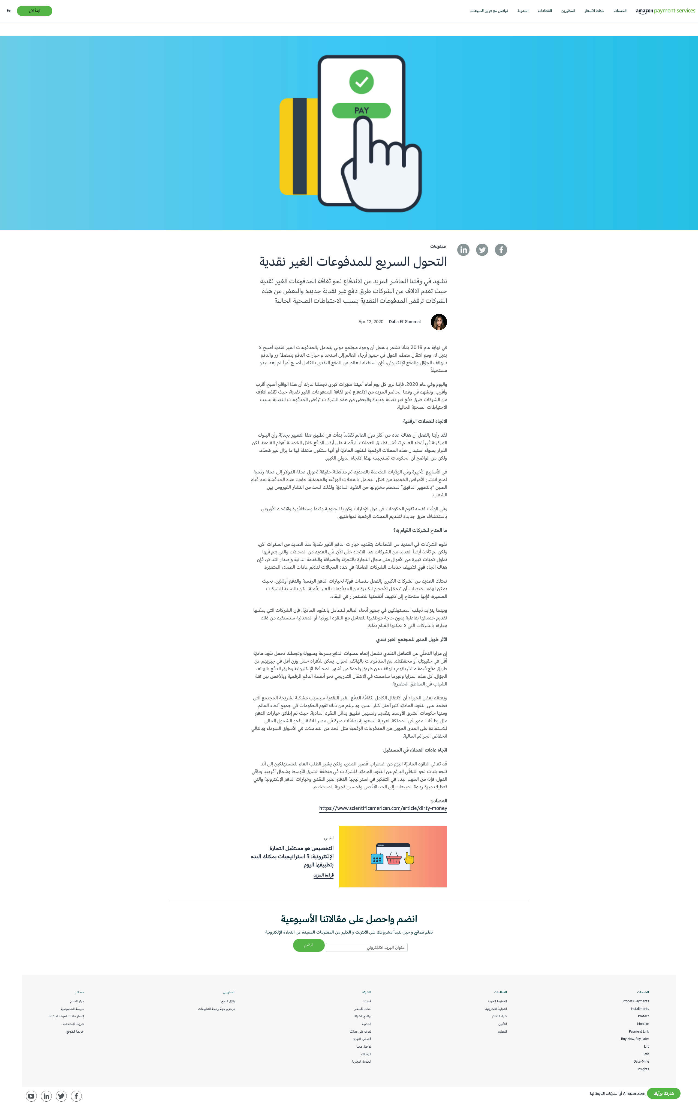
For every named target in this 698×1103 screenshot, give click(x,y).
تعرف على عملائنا (360, 1031)
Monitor (643, 1023)
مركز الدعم (77, 1001)
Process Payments (636, 1001)
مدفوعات (438, 246)
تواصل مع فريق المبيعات (489, 11)
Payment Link (639, 1031)
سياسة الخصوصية (72, 1008)
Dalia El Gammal (405, 321)
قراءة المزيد (324, 875)
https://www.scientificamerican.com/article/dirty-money (383, 808)
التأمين (502, 1023)
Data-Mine (641, 1061)
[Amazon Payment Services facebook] (76, 1096)
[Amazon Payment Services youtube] (31, 1096)
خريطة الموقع (75, 1031)
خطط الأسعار (594, 11)
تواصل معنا (364, 1046)
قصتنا (367, 1001)
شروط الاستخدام (73, 1023)
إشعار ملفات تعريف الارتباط (66, 1016)
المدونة (523, 11)
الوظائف (366, 1054)
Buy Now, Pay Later (635, 1038)
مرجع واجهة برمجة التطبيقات (216, 1008)
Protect (643, 1016)
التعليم (502, 1031)
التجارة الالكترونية (496, 1008)
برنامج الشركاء (362, 1016)
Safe (646, 1054)
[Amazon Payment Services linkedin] (46, 1096)
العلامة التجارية (361, 1061)
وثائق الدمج (228, 1001)
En (9, 11)
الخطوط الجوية (497, 1001)
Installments (640, 1008)
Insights (643, 1069)
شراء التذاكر (499, 1016)
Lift (646, 1046)
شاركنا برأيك (664, 1093)
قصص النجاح (362, 1038)
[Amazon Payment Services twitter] (61, 1096)
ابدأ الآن (34, 11)
